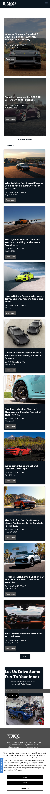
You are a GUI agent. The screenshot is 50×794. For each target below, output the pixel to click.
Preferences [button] (17, 770)
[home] (9, 3)
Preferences (25, 788)
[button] (45, 3)
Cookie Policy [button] (11, 767)
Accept (25, 777)
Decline (25, 783)
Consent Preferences (1, 765)
